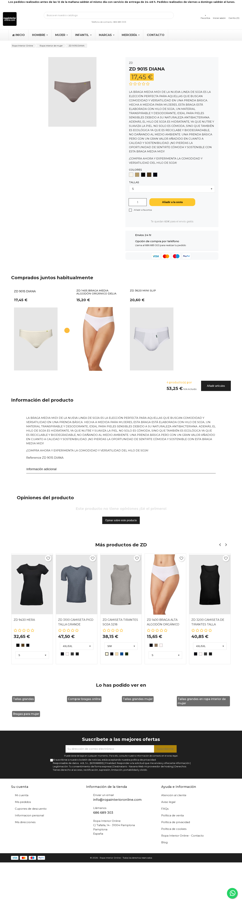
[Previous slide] (220, 544)
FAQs (164, 808)
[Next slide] (225, 544)
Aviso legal (168, 802)
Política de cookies (173, 829)
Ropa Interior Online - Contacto (182, 835)
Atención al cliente (173, 795)
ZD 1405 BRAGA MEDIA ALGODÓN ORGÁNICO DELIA (96, 292)
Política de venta (172, 815)
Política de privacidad (175, 822)
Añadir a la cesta (172, 202)
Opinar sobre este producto (121, 520)
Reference (33, 457)
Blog (164, 842)
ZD (131, 62)
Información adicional (41, 469)
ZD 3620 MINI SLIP (143, 290)
